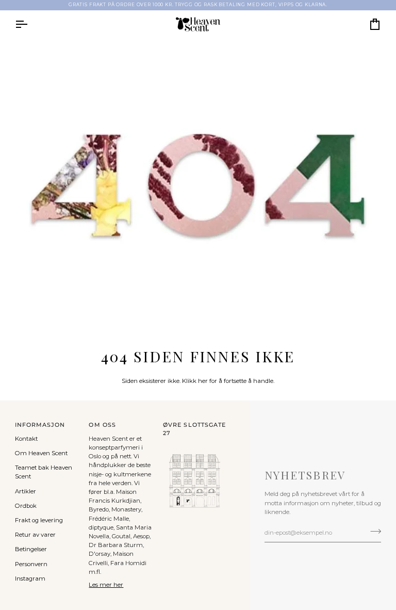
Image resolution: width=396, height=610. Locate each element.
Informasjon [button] (40, 425)
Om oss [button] (102, 425)
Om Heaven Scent (41, 453)
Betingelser (31, 549)
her (203, 380)
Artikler (25, 491)
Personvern (31, 564)
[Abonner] (372, 531)
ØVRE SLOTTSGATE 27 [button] (194, 429)
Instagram (30, 578)
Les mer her (106, 584)
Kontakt (26, 438)
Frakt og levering (39, 520)
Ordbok (26, 505)
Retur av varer (35, 534)
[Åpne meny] (30, 24)
